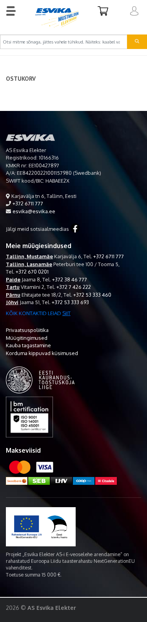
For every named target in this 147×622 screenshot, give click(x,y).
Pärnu (13, 295)
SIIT (66, 313)
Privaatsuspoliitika (27, 330)
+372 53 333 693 (70, 302)
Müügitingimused (26, 338)
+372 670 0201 (32, 271)
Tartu (13, 287)
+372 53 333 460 (92, 295)
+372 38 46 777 (69, 279)
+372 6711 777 (28, 203)
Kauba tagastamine (28, 345)
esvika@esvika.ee (34, 211)
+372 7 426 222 (73, 287)
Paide (13, 279)
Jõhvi (12, 302)
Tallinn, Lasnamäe (29, 264)
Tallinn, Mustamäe (29, 256)
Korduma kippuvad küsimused (42, 353)
